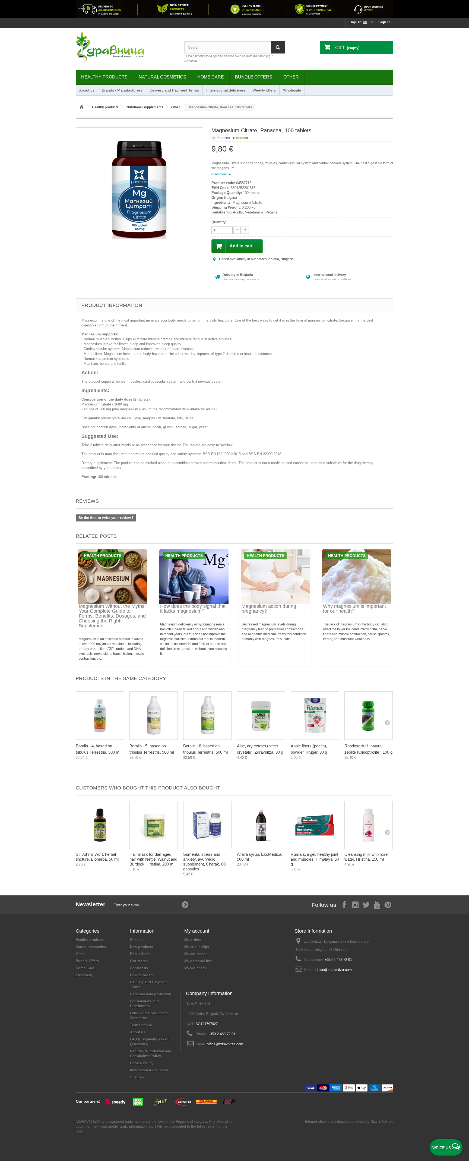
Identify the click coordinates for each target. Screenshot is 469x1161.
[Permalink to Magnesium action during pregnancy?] (275, 576)
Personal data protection (150, 994)
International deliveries (225, 90)
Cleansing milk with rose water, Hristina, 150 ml (366, 856)
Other (291, 77)
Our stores (139, 961)
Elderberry (84, 975)
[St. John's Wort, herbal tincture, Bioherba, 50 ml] (100, 825)
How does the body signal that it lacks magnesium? (193, 608)
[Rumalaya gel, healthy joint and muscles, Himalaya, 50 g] (315, 825)
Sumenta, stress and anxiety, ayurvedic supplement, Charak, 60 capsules (204, 861)
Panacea (223, 138)
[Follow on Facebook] (344, 904)
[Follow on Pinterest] (388, 904)
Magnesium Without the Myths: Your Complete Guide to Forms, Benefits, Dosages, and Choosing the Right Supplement (112, 615)
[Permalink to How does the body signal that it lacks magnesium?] (193, 576)
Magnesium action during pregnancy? (269, 608)
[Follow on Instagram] (355, 904)
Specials (137, 940)
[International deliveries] (234, 9)
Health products (102, 555)
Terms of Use (141, 1025)
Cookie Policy (141, 1063)
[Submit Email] (185, 905)
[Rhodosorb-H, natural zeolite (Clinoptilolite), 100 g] (368, 715)
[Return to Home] (81, 107)
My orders (192, 940)
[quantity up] (237, 230)
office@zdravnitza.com (333, 970)
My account (196, 931)
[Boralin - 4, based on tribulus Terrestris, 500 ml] (100, 715)
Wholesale (292, 90)
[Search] (278, 47)
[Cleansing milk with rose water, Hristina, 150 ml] (368, 825)
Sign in (384, 22)
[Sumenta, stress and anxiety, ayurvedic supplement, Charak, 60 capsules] (207, 825)
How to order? (142, 975)
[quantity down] (245, 230)
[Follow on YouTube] (377, 904)
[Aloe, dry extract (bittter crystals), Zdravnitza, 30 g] (261, 715)
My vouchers (195, 968)
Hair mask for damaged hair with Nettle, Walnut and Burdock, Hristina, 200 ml (153, 859)
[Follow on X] (366, 904)
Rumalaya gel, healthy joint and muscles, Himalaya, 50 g (315, 859)
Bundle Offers (253, 77)
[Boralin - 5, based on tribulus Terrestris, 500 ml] (153, 715)
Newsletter (91, 904)
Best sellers (140, 954)
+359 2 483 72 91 (338, 960)
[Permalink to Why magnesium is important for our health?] (356, 576)
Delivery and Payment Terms (174, 90)
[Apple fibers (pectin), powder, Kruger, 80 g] (315, 715)
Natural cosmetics (162, 77)
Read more (219, 174)
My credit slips (196, 947)
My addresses (195, 954)
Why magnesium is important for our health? (354, 608)
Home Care (210, 77)
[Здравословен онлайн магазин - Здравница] (126, 47)
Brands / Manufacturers (122, 90)
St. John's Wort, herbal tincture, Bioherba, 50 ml (97, 856)
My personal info (198, 961)
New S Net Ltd (381, 1121)
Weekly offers (264, 90)
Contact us (139, 968)
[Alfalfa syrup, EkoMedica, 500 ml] (261, 825)
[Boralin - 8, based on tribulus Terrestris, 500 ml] (207, 715)
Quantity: (219, 222)
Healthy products (104, 77)
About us (86, 90)
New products (141, 947)
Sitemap (137, 1077)
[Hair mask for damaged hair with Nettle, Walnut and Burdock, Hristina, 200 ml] (153, 825)
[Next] (387, 722)
